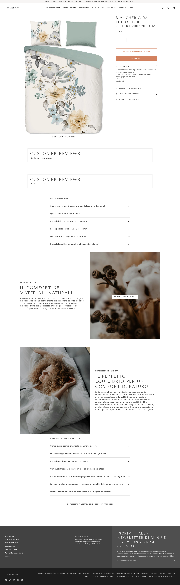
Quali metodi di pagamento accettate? (68, 236)
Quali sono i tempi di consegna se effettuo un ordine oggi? (77, 206)
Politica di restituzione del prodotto (107, 573)
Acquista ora (136, 58)
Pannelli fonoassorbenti (14, 553)
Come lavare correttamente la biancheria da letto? (74, 446)
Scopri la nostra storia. (125, 297)
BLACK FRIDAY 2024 (12, 539)
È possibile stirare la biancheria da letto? (69, 461)
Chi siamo (61, 573)
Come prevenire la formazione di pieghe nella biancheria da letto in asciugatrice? (88, 476)
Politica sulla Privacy (124, 576)
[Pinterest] (14, 580)
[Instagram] (18, 580)
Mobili (7, 556)
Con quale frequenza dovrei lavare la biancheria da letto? (77, 469)
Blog (137, 576)
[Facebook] (6, 580)
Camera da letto (11, 549)
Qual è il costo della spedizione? (65, 213)
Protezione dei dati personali (162, 573)
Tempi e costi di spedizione (130, 94)
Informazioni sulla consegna (136, 573)
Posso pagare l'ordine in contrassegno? (68, 229)
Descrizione (123, 66)
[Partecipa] (173, 560)
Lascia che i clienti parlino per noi (99, 576)
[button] (84, 8)
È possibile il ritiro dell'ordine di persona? (69, 221)
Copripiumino (10, 546)
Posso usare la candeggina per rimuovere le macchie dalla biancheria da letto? (87, 484)
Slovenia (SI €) (13, 575)
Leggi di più (120, 81)
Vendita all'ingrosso (148, 576)
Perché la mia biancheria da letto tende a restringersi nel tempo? (80, 491)
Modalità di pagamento (128, 99)
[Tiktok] (10, 580)
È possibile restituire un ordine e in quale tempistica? (74, 244)
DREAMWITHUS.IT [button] (81, 536)
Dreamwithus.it (45, 573)
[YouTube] (22, 580)
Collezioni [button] (10, 536)
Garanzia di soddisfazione (130, 89)
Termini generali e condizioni (78, 573)
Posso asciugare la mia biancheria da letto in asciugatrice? (78, 453)
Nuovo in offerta (11, 543)
